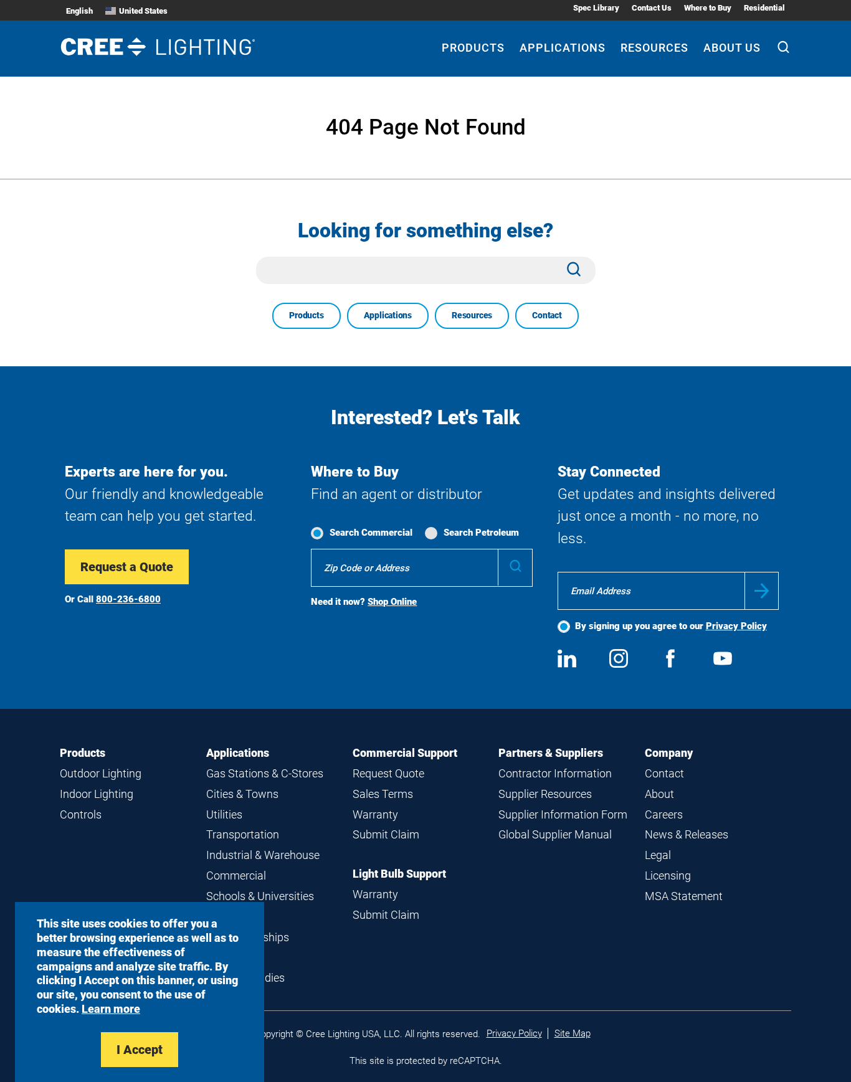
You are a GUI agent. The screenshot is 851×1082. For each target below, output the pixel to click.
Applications (563, 47)
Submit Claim (386, 834)
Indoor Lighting (96, 793)
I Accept (139, 1049)
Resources (654, 47)
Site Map (572, 1033)
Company (669, 752)
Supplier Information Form (562, 814)
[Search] (783, 49)
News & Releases (686, 834)
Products (473, 47)
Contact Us (652, 7)
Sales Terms (383, 793)
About (659, 793)
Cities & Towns (242, 793)
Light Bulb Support (399, 873)
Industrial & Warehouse (263, 854)
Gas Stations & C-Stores (264, 773)
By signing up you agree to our (671, 626)
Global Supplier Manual (555, 834)
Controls (81, 814)
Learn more (111, 1008)
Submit (761, 591)
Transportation (242, 834)
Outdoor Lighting (100, 773)
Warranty (375, 814)
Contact (547, 315)
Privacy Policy (736, 626)
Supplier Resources (545, 793)
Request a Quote (126, 566)
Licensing (668, 875)
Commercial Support (405, 752)
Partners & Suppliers (550, 752)
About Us (732, 47)
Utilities (224, 814)
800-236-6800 (128, 599)
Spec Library (596, 7)
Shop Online (392, 601)
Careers (664, 814)
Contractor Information (555, 773)
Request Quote (388, 773)
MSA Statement (684, 896)
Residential (764, 7)
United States (143, 11)
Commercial (236, 875)
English (79, 11)
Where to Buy (707, 7)
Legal (658, 854)
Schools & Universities (260, 896)
